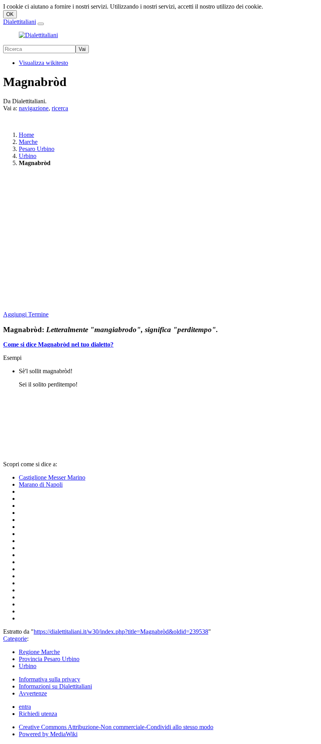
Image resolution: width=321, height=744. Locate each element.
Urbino (27, 156)
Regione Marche (39, 652)
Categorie (15, 638)
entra (25, 706)
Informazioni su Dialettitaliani (55, 686)
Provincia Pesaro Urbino (49, 659)
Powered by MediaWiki (48, 734)
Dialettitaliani (19, 21)
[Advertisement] (160, 239)
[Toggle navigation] (41, 24)
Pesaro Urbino (36, 149)
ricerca (60, 108)
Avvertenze (33, 693)
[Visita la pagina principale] (38, 35)
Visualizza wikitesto (43, 62)
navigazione (34, 108)
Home (26, 134)
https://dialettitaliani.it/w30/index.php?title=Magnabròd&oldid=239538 (121, 631)
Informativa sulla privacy (49, 679)
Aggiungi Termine (26, 314)
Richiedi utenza (38, 713)
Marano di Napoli (41, 484)
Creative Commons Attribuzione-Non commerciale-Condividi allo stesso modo (116, 727)
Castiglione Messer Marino (52, 477)
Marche (28, 141)
